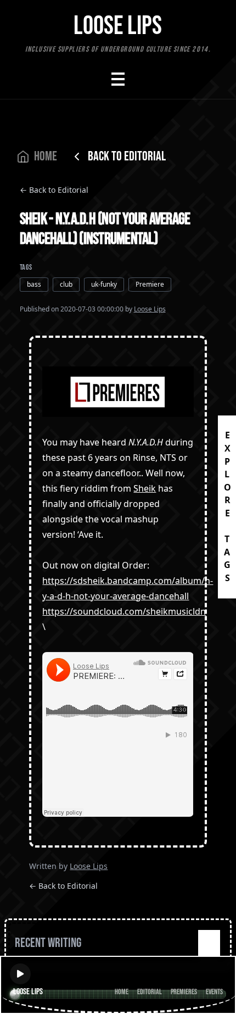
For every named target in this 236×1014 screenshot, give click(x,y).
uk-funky (104, 284)
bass (34, 284)
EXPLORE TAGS (227, 506)
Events (214, 991)
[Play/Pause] (20, 973)
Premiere (150, 284)
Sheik (144, 488)
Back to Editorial (127, 156)
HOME (45, 156)
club (66, 284)
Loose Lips (150, 309)
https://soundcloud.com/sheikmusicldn (124, 611)
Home (121, 991)
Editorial (149, 991)
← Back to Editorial (54, 190)
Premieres (184, 991)
